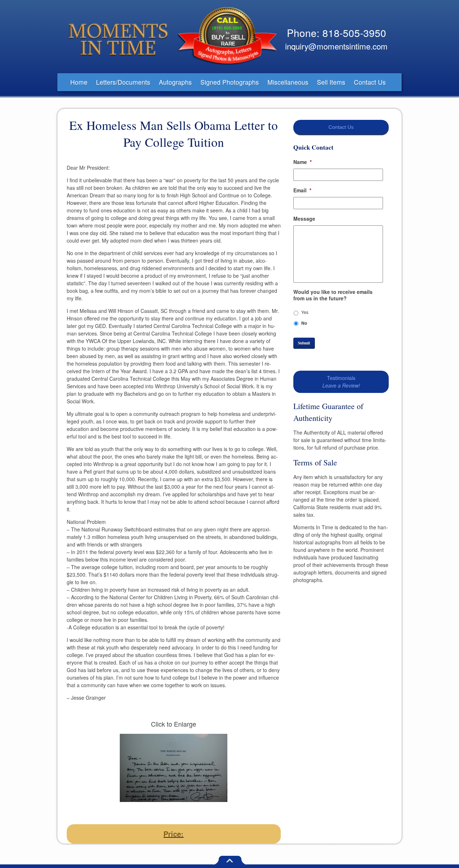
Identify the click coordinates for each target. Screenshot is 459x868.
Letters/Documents (123, 82)
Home (78, 82)
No (304, 323)
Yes (304, 312)
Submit (304, 343)
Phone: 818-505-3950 (336, 32)
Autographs (175, 82)
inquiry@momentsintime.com (336, 46)
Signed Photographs (229, 82)
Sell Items (331, 82)
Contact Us (370, 82)
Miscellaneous (288, 82)
